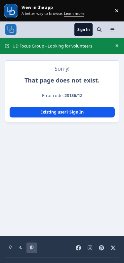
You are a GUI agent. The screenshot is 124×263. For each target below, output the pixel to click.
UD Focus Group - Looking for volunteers (52, 46)
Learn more (11, 11)
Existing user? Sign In (62, 112)
